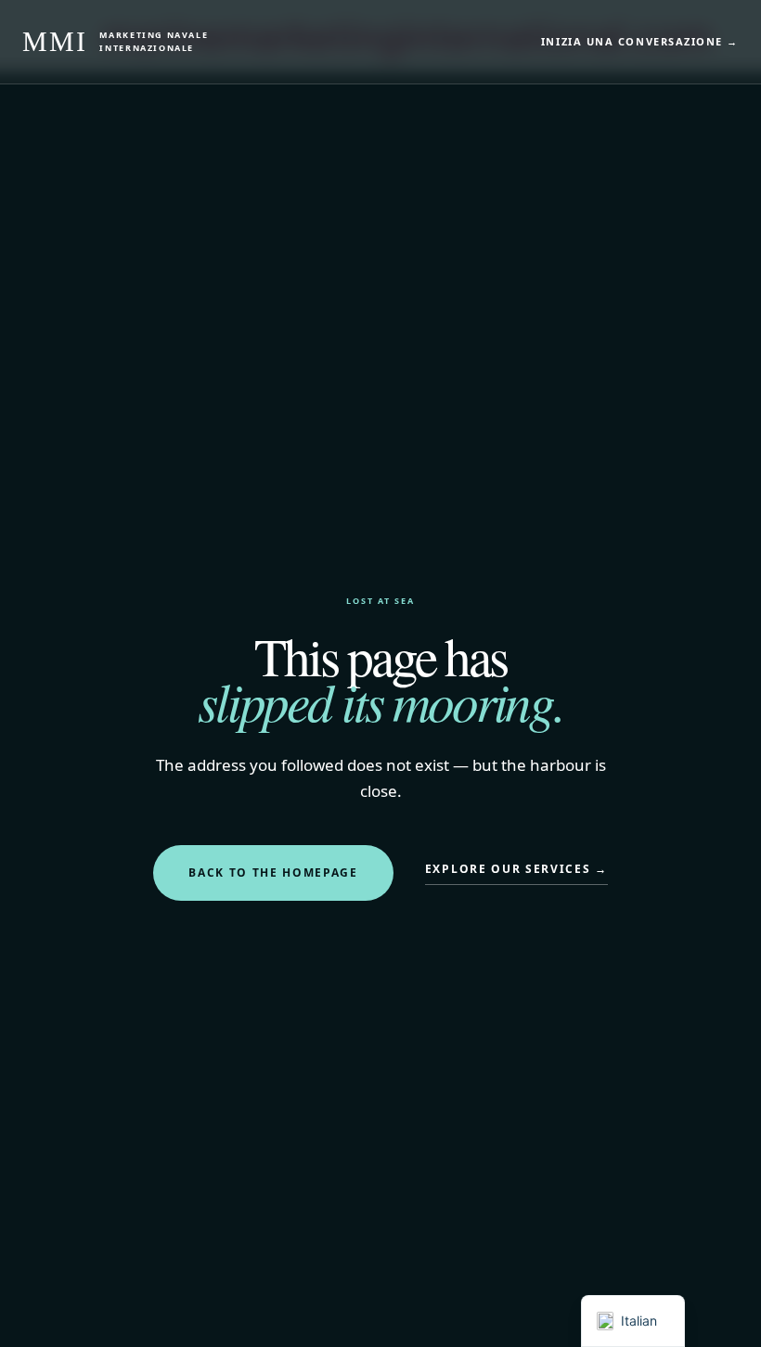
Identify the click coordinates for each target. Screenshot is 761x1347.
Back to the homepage (273, 872)
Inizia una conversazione (640, 41)
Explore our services (516, 869)
